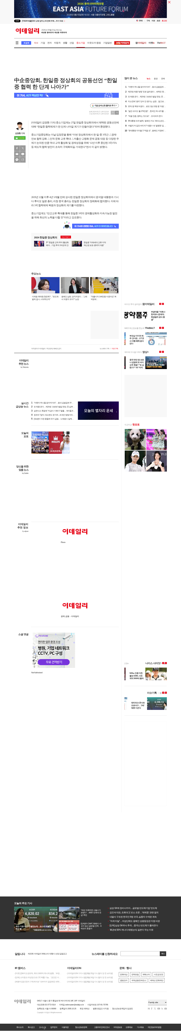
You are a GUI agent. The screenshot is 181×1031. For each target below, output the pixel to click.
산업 (72, 43)
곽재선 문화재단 (156, 980)
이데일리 (41, 31)
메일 (17, 154)
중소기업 (80, 43)
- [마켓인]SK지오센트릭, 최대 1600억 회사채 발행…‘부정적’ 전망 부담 (38, 973)
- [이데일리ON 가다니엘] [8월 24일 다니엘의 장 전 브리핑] (89, 977)
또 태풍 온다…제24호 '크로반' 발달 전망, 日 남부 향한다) (55, 407)
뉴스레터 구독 (104, 349)
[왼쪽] (65, 433)
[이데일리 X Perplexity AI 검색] (66, 95)
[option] (67, 20)
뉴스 (148, 78)
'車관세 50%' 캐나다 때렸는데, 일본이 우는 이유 (130, 930)
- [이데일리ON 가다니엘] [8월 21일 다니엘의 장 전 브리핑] (89, 982)
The (161, 43)
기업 (43, 43)
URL (23, 160)
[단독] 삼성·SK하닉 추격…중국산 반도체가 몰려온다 (132, 925)
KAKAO (17, 160)
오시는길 (42, 1027)
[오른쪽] (67, 433)
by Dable (25, 473)
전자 (49, 43)
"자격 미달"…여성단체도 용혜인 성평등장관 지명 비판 (133, 921)
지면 (153, 21)
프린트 (23, 154)
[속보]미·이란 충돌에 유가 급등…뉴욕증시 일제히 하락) (54, 419)
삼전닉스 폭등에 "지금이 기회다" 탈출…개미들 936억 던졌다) (57, 411)
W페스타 (146, 974)
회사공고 (31, 1027)
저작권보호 (117, 1027)
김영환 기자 (20, 133)
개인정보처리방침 (154, 1027)
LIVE (17, 21)
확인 (163, 954)
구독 (148, 21)
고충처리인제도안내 (101, 1027)
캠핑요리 (123, 980)
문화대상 (123, 974)
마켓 (152, 43)
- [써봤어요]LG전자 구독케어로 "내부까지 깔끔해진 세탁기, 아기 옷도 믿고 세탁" (38, 982)
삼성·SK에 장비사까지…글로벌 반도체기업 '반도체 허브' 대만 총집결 (140, 908)
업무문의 (53, 1027)
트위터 (23, 148)
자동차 (57, 43)
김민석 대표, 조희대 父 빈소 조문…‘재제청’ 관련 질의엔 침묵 (136, 912)
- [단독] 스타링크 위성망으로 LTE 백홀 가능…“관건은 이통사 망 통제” (38, 977)
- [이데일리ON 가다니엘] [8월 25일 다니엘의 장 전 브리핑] (89, 973)
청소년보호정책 (81, 1027)
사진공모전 (158, 974)
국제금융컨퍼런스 (138, 980)
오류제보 (129, 1027)
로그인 (164, 21)
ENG (141, 21)
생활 (65, 43)
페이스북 (17, 148)
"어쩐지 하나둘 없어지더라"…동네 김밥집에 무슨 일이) (54, 403)
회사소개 (19, 1027)
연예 (163, 78)
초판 (158, 21)
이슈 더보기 (66, 237)
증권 (156, 78)
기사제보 (140, 1027)
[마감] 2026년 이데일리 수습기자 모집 (43, 954)
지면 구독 (115, 349)
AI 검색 (26, 43)
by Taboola (24, 367)
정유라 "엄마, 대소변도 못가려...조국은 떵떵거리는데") (54, 415)
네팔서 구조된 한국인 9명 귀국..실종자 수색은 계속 (132, 917)
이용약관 (65, 1027)
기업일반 (107, 43)
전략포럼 (135, 974)
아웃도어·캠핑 (94, 43)
